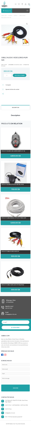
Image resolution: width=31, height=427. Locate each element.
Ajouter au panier (19, 75)
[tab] (15, 107)
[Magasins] (22, 4)
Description (15, 107)
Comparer (8, 85)
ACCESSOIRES (16, 64)
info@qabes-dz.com (10, 413)
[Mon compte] (25, 4)
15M (2, 66)
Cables (20, 64)
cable (4, 66)
